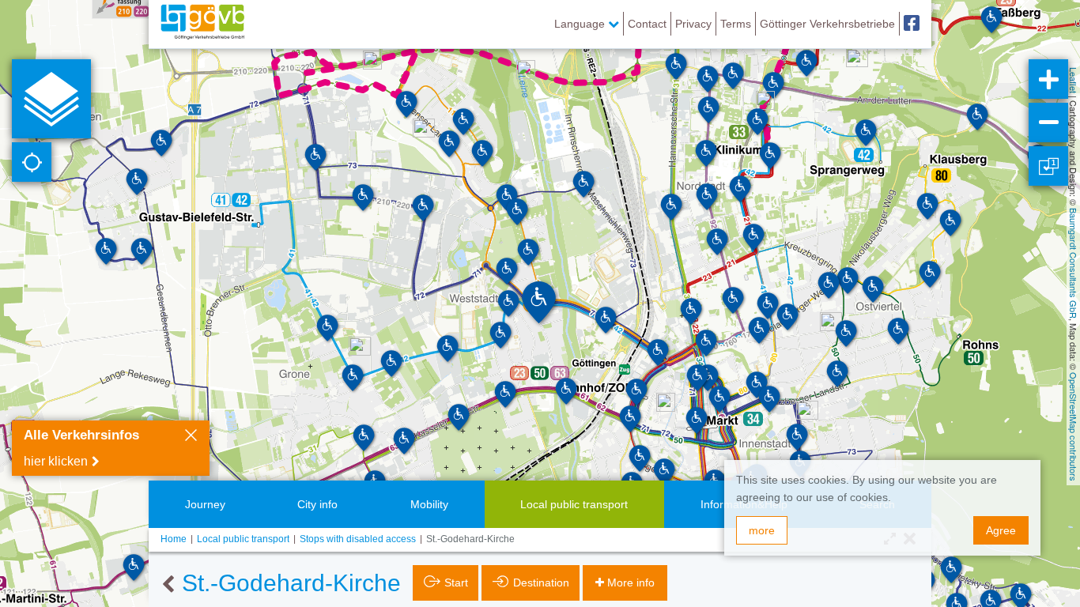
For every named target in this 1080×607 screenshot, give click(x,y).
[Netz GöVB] (202, 23)
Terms (735, 23)
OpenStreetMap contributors (1073, 426)
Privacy (693, 23)
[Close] (191, 437)
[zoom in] (1048, 79)
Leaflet (1073, 80)
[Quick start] (51, 98)
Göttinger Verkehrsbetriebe (827, 23)
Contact (647, 23)
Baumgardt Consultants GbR (1073, 263)
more (762, 530)
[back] (168, 585)
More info (631, 582)
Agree (1001, 530)
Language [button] (581, 23)
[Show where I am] (31, 162)
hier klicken (56, 461)
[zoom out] (1048, 122)
